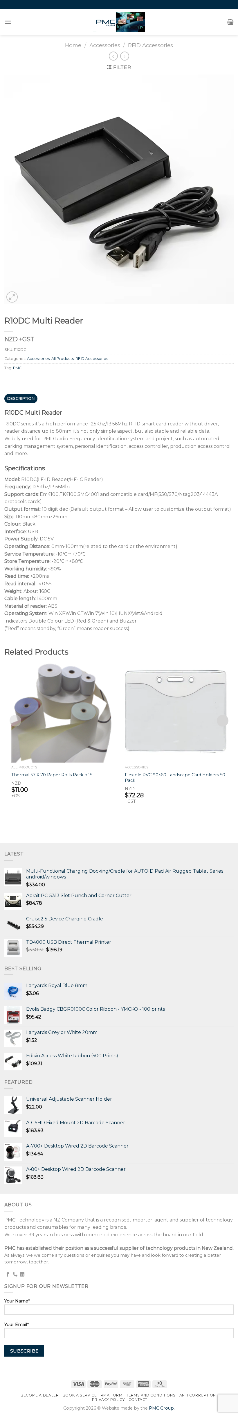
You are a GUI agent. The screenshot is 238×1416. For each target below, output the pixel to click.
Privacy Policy (108, 1399)
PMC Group (161, 1408)
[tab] (20, 398)
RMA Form (111, 1395)
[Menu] (8, 22)
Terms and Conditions (150, 1395)
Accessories (104, 45)
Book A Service (80, 1395)
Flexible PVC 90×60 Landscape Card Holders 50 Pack (175, 777)
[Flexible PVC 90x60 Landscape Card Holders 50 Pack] (176, 711)
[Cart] (230, 21)
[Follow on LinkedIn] (22, 1274)
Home (73, 45)
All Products (62, 358)
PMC (17, 368)
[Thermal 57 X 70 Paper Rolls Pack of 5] (62, 711)
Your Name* (17, 1301)
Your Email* (16, 1324)
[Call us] (15, 1274)
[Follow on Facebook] (8, 1274)
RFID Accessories (150, 45)
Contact (138, 1399)
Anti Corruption (197, 1395)
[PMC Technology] (119, 22)
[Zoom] (12, 297)
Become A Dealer (40, 1395)
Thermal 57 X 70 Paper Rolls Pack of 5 (51, 774)
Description (21, 398)
